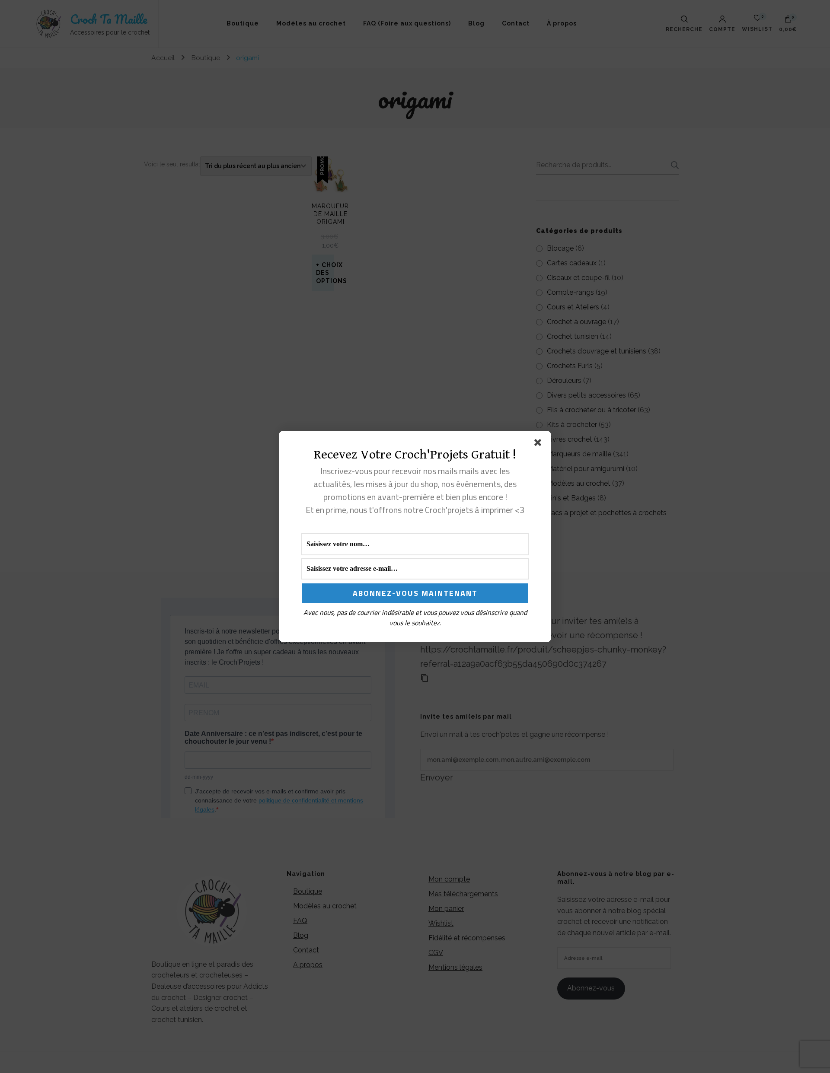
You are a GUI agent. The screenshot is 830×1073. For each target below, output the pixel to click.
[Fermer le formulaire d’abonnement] (539, 444)
